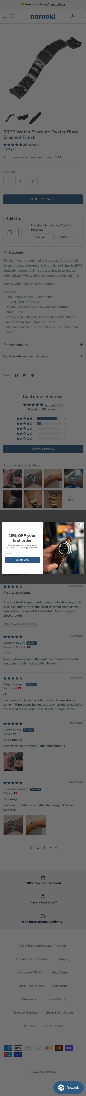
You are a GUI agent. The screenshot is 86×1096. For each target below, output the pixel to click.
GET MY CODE (22, 560)
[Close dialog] (81, 524)
